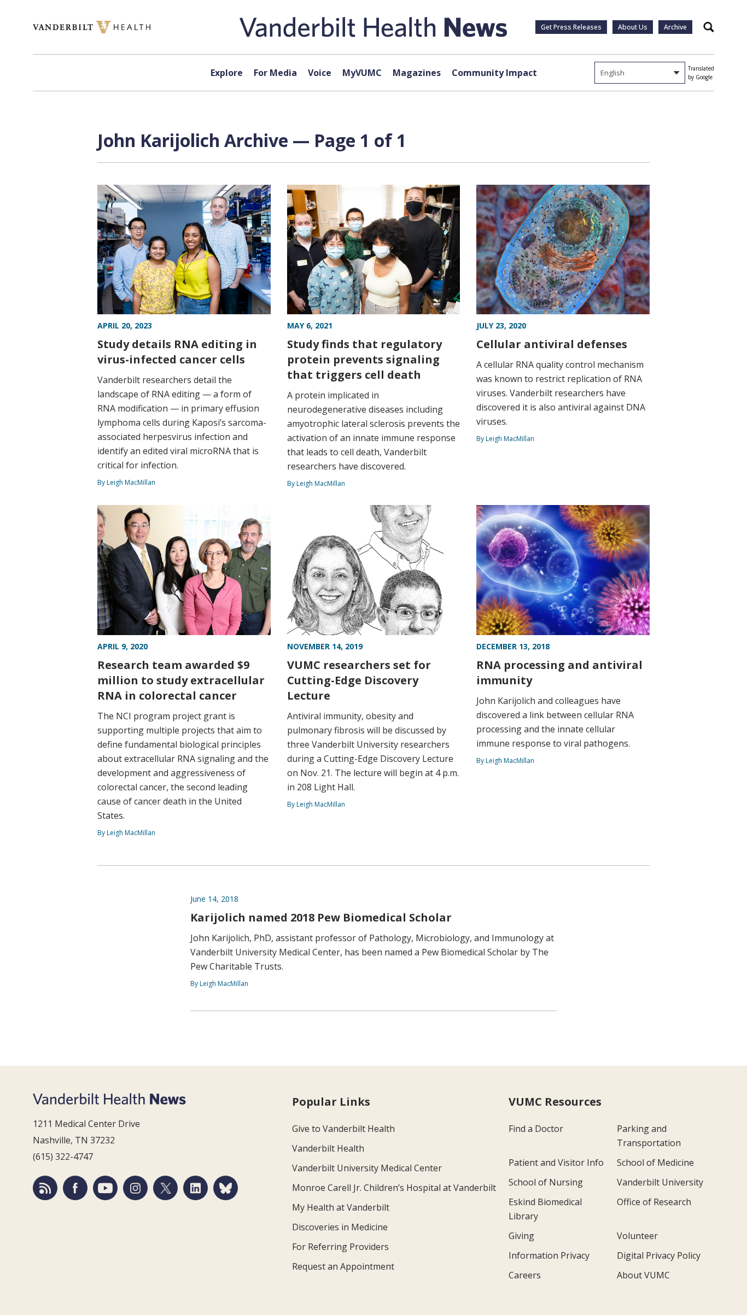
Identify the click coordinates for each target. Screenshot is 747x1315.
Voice (319, 73)
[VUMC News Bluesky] (225, 1188)
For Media (275, 73)
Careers (525, 1275)
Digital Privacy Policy (659, 1255)
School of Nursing (546, 1182)
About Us (632, 27)
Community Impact (494, 73)
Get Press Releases (571, 27)
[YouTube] (105, 1188)
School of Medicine (655, 1163)
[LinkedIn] (195, 1188)
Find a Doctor (536, 1129)
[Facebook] (75, 1188)
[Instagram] (135, 1188)
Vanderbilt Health (328, 1148)
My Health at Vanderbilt (340, 1207)
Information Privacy (549, 1255)
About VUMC (643, 1275)
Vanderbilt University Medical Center (367, 1168)
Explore (227, 73)
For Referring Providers (340, 1247)
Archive (675, 27)
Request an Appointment (343, 1266)
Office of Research (654, 1202)
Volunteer (637, 1236)
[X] (165, 1188)
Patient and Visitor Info (556, 1163)
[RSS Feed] (45, 1188)
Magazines (417, 73)
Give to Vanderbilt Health (343, 1129)
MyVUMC (362, 73)
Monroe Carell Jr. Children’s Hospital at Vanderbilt (394, 1188)
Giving (521, 1236)
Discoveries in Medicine (340, 1227)
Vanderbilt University (660, 1182)
